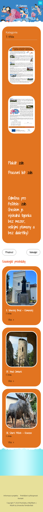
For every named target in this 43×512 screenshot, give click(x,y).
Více (10, 320)
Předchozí (9, 252)
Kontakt (20, 498)
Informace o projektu (11, 495)
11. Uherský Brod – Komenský (19, 310)
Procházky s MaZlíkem (27, 503)
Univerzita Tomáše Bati (25, 505)
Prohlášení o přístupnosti (29, 495)
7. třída (10, 36)
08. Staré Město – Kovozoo (19, 433)
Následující (33, 252)
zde (21, 163)
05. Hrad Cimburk (14, 371)
